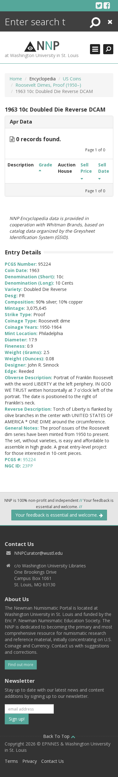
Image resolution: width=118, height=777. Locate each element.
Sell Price (86, 168)
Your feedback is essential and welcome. (57, 515)
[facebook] (107, 5)
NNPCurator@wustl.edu (38, 553)
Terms (11, 761)
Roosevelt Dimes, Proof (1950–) (48, 85)
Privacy (29, 761)
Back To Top (57, 736)
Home (15, 79)
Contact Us (52, 761)
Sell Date (103, 168)
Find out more (20, 664)
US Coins (72, 79)
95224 (29, 459)
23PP (27, 466)
